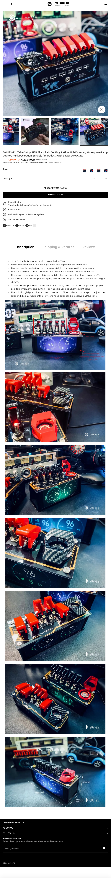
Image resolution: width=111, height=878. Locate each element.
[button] (5, 4)
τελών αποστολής (22, 162)
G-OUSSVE (11, 863)
